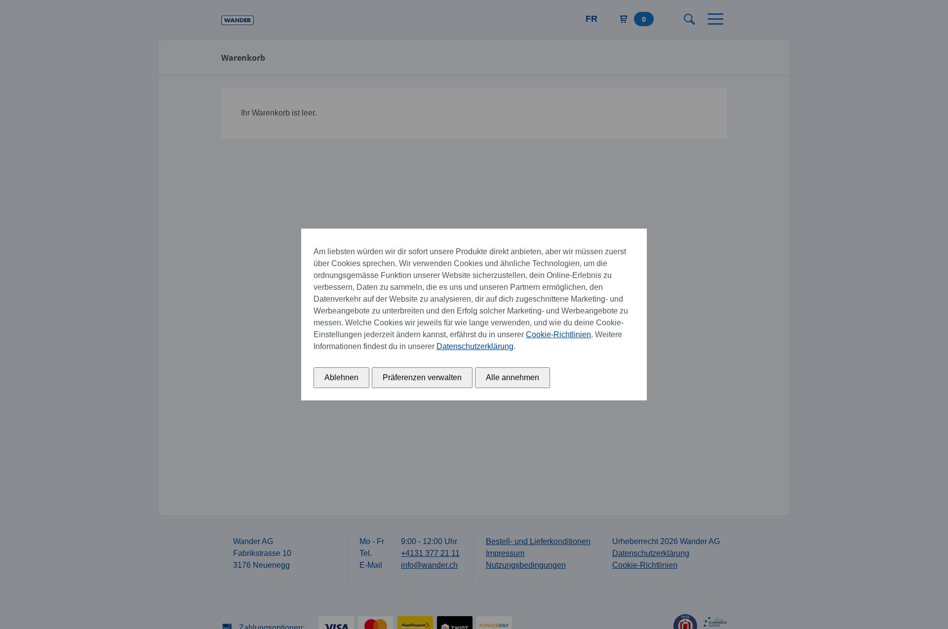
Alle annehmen (512, 377)
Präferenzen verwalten (422, 377)
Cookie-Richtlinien (558, 334)
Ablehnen (341, 377)
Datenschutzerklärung (475, 346)
